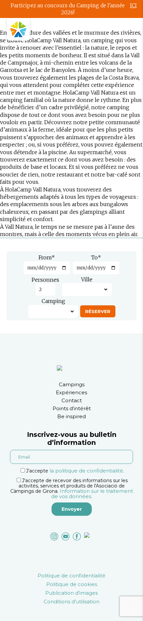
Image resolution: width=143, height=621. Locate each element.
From (47, 257)
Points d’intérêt (72, 408)
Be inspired (71, 416)
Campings (71, 384)
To (96, 257)
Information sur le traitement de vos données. (92, 493)
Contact (72, 400)
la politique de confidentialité (86, 470)
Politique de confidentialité (71, 575)
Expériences (71, 392)
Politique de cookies (71, 584)
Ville (86, 279)
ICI (133, 5)
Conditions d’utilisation (71, 601)
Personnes (45, 279)
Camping (53, 301)
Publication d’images (71, 593)
